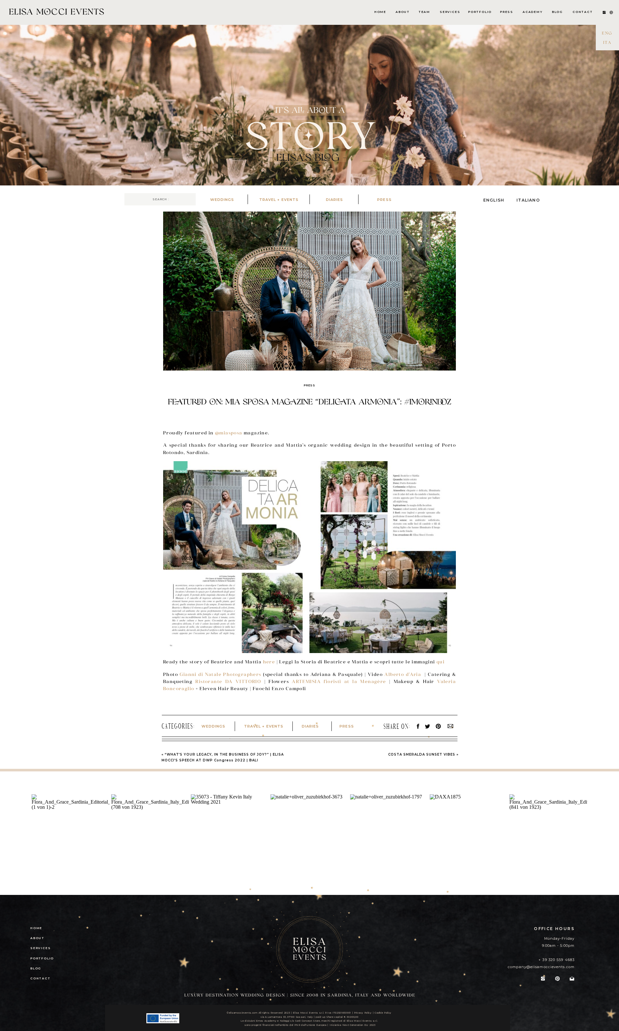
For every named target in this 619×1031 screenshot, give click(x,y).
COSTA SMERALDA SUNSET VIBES (421, 754)
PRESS (310, 385)
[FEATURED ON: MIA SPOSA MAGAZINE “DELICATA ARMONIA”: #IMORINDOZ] (309, 291)
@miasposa (229, 433)
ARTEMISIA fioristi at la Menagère (339, 681)
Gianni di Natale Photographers (220, 674)
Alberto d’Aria (403, 674)
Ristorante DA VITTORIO (229, 681)
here (269, 662)
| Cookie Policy (382, 1012)
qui (441, 662)
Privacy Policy (363, 1012)
